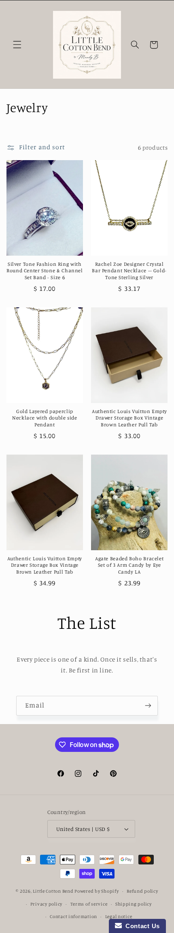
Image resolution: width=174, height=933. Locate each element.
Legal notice (118, 916)
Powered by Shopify (96, 891)
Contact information (73, 916)
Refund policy (142, 891)
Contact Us (141, 926)
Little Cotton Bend (53, 891)
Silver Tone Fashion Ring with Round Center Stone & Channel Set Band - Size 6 (44, 270)
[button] (17, 44)
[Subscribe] (148, 706)
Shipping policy (133, 904)
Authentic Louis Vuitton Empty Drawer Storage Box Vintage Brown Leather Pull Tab (129, 418)
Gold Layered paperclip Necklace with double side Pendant (44, 418)
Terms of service (89, 904)
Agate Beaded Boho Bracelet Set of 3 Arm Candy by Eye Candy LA (129, 565)
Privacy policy (46, 904)
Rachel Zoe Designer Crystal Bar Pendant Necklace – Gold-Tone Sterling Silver (129, 270)
